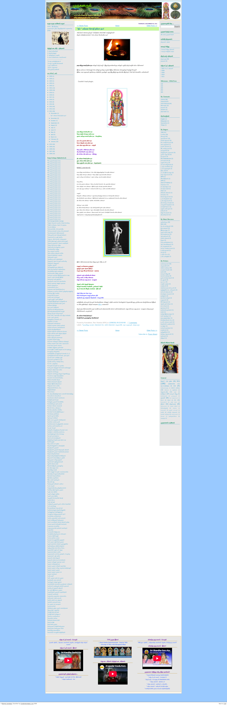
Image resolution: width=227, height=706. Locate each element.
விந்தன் (163, 338)
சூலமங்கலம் (164, 138)
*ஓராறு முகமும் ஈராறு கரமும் (55, 313)
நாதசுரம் (163, 61)
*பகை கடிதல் (50, 486)
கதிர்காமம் (54, 65)
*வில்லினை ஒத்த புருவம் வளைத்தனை (57, 608)
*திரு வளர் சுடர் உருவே (53, 443)
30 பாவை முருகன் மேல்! (167, 34)
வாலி (162, 272)
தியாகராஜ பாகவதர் (166, 202)
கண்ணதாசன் (165, 264)
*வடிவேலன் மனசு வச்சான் (54, 580)
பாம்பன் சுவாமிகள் (166, 328)
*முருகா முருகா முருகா (53, 570)
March (53, 137)
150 (162, 86)
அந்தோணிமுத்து (164, 388)
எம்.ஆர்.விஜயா (165, 186)
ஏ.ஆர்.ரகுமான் (165, 250)
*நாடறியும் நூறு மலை (52, 468)
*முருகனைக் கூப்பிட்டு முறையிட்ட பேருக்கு (58, 554)
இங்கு (100, 304)
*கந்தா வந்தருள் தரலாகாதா (54, 337)
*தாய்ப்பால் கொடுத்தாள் (54, 438)
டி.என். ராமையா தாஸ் (166, 322)
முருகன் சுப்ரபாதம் (173, 410)
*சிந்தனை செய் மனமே (53, 385)
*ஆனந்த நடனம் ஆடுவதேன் (54, 259)
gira (170, 381)
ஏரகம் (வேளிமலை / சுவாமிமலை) (57, 57)
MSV (162, 224)
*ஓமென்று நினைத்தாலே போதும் (56, 311)
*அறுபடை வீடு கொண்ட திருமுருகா (56, 239)
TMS (162, 132)
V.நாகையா (164, 184)
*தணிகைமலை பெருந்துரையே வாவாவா (57, 424)
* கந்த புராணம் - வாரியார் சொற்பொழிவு (157, 686)
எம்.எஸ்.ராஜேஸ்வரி (166, 164)
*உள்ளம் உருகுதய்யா (52, 285)
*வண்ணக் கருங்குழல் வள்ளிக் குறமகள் (58, 586)
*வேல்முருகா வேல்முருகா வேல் (55, 628)
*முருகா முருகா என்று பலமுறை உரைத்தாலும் (59, 568)
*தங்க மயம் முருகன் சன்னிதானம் (56, 420)
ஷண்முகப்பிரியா (173, 416)
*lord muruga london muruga (55, 221)
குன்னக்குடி (164, 222)
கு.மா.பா (163, 282)
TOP (225, 703)
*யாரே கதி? (50, 576)
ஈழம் (175, 392)
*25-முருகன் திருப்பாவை (54, 209)
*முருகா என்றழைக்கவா (53, 564)
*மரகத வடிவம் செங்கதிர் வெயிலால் (56, 524)
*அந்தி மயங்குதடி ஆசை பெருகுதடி (57, 225)
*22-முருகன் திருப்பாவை (54, 203)
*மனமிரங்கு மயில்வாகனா (54, 516)
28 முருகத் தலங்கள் (53, 69)
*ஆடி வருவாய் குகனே (53, 251)
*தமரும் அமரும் (51, 428)
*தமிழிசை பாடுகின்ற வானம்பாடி (56, 432)
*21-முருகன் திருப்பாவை (54, 201)
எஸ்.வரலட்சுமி (164, 160)
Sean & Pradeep (165, 182)
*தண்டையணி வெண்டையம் (54, 426)
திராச (162, 404)
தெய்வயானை (164, 406)
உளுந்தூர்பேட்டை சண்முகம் (168, 290)
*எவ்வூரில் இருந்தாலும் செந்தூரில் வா (57, 301)
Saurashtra (164, 123)
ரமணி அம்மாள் (165, 146)
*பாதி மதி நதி (51, 502)
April (52, 134)
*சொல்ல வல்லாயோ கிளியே (54, 410)
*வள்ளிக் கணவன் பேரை (54, 602)
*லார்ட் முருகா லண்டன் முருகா (55, 578)
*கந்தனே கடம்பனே (52, 321)
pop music (164, 111)
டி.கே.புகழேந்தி (165, 256)
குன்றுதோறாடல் (56, 61)
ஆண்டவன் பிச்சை (166, 304)
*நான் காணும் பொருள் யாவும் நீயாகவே (57, 472)
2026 (50, 76)
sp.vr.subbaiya (165, 386)
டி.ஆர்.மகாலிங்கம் (165, 166)
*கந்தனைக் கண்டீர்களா (54, 323)
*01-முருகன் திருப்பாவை (54, 160)
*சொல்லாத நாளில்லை (53, 414)
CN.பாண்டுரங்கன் (166, 242)
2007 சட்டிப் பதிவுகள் (167, 68)
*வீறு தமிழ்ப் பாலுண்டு (53, 610)
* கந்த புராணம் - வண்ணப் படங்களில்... (157, 684)
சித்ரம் (168, 400)
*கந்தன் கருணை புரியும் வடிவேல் (56, 325)
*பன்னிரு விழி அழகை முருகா (55, 490)
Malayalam (164, 121)
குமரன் (163, 398)
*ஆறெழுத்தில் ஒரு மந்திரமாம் (55, 267)
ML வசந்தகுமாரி (165, 148)
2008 (50, 149)
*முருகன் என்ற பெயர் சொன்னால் (56, 560)
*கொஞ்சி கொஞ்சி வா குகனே (55, 365)
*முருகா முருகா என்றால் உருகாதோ (56, 566)
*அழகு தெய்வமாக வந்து (54, 245)
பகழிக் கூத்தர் (165, 284)
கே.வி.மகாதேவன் (165, 226)
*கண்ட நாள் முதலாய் (53, 317)
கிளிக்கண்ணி (164, 396)
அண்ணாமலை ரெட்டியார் (167, 288)
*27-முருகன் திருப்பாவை (54, 213)
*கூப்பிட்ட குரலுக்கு (52, 363)
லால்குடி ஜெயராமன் (166, 334)
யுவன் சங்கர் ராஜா (165, 232)
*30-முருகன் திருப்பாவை (54, 219)
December (54, 113)
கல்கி (162, 312)
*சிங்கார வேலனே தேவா (53, 379)
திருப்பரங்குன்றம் (53, 51)
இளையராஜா (164, 230)
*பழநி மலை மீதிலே (52, 492)
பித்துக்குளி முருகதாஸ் (167, 152)
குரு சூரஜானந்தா (165, 318)
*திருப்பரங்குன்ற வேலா (53, 453)
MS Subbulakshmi (166, 158)
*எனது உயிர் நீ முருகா (53, 295)
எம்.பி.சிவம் (164, 306)
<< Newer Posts (82, 26)
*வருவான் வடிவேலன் (52, 594)
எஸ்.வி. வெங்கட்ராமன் (167, 248)
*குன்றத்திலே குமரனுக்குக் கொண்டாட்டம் (58, 353)
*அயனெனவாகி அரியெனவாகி (55, 233)
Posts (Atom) (152, 334)
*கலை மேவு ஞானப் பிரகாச (54, 345)
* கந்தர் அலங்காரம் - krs (68, 679)
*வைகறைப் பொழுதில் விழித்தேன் (56, 632)
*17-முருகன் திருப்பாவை (54, 193)
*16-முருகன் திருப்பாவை (54, 191)
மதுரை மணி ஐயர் (165, 208)
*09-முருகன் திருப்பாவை (54, 177)
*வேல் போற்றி (50, 622)
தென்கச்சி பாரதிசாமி (167, 324)
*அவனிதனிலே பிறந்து (53, 249)
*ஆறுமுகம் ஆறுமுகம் (53, 263)
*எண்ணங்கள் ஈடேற (52, 287)
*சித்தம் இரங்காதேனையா (54, 383)
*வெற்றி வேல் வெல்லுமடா (54, 614)
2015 (50, 102)
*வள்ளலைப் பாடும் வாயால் (54, 598)
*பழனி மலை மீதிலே (52, 496)
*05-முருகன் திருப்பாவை (54, 169)
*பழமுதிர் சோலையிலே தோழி (55, 498)
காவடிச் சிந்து (164, 274)
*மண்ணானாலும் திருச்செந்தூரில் (56, 510)
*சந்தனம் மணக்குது (52, 371)
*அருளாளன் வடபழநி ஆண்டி (55, 237)
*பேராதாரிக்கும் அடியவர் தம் (55, 508)
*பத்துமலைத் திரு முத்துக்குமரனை (56, 488)
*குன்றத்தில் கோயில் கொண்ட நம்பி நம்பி (58, 355)
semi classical (109, 325)
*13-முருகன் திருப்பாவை (54, 185)
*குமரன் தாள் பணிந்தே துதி (54, 357)
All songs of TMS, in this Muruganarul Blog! (113, 644)
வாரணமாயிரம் (174, 414)
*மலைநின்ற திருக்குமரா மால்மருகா (56, 534)
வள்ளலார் (163, 336)
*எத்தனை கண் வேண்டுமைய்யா (56, 289)
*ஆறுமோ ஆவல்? (52, 265)
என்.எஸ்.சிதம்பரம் (165, 292)
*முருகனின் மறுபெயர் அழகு (55, 550)
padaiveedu (171, 383)
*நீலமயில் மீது (50, 482)
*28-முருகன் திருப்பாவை (54, 215)
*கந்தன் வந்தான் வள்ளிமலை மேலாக (57, 331)
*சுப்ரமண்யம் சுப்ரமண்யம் (54, 395)
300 (162, 92)
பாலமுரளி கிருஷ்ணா (166, 204)
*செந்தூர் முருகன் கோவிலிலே (55, 402)
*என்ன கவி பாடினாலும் (53, 297)
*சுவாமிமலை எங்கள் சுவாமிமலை (56, 398)
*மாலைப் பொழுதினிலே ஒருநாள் (55, 540)
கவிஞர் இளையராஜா (166, 314)
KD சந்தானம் (164, 302)
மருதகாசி (163, 300)
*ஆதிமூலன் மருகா (52, 257)
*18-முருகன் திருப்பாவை (54, 195)
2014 (50, 104)
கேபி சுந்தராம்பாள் (173, 398)
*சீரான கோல (50, 391)
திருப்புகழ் (136, 325)
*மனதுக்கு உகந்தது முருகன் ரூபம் (56, 514)
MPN (162, 176)
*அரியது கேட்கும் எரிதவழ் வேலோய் (56, 235)
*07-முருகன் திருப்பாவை (54, 173)
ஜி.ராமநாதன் (164, 228)
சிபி (175, 400)
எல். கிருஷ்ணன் (165, 246)
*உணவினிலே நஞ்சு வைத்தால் (55, 271)
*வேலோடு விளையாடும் (53, 620)
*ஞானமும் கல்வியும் (52, 418)
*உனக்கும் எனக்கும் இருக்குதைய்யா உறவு (58, 275)
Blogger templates (7, 703)
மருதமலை (54, 67)
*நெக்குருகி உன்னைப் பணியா (55, 484)
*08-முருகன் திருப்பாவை (54, 175)
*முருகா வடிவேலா (52, 574)
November (54, 118)
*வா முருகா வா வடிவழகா (54, 604)
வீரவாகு (162, 416)
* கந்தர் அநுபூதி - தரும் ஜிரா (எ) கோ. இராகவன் (68, 677)
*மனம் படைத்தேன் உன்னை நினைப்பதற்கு (58, 522)
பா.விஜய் (163, 326)
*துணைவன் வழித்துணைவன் (55, 461)
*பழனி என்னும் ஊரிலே (53, 494)
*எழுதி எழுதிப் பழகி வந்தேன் (55, 299)
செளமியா (163, 194)
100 (162, 84)
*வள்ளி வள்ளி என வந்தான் (54, 600)
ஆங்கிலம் (174, 390)
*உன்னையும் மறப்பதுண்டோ (54, 279)
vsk (174, 386)
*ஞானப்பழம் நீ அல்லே (53, 416)
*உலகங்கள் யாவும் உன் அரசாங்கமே (56, 281)
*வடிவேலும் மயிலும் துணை (54, 582)
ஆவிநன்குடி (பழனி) (54, 55)
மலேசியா (175, 408)
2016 (50, 99)
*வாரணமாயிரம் (51, 606)
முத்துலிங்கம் (164, 332)
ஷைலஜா (163, 418)
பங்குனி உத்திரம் (174, 406)
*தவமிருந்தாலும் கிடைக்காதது (55, 434)
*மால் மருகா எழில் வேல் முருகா (55, 542)
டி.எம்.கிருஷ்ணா (165, 198)
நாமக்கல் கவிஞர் (165, 298)
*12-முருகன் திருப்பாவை (54, 183)
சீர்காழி (163, 136)
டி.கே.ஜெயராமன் (165, 200)
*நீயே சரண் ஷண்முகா (53, 480)
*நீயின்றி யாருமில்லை (53, 478)
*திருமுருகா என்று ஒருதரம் (54, 459)
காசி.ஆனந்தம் (165, 316)
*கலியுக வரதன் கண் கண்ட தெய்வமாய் (58, 343)
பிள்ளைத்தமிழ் (164, 408)
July (52, 127)
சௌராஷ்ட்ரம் (164, 402)
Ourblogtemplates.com (27, 703)
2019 (50, 92)
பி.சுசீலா (163, 134)
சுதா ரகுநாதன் (127, 325)
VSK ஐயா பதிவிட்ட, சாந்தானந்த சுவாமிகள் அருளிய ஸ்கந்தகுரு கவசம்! (157, 642)
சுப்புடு (162, 252)
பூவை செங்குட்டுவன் (166, 278)
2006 (50, 153)
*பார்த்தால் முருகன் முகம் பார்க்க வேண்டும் (59, 504)
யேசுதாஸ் (163, 156)
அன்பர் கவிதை (165, 268)
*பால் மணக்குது (51, 506)
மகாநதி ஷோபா (165, 206)
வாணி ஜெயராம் (165, 140)
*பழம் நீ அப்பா (51, 500)
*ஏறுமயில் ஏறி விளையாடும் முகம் (56, 303)
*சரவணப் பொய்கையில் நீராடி (55, 377)
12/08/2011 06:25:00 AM (117, 323)
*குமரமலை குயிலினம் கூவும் (54, 359)
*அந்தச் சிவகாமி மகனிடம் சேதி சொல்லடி (58, 223)
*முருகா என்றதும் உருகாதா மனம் (56, 562)
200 (162, 88)
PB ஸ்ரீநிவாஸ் (164, 178)
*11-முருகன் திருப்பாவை (54, 181)
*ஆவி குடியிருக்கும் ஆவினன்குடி (56, 269)
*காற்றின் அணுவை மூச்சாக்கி (55, 347)
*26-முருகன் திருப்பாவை (54, 211)
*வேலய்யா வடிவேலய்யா (53, 616)
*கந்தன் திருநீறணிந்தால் (54, 329)
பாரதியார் (163, 286)
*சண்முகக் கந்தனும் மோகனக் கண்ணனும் (59, 367)
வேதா (162, 240)
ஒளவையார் (164, 308)
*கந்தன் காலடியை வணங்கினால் (56, 327)
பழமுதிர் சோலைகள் (57, 63)
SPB (162, 180)
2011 (50, 111)
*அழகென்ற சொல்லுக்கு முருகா (56, 247)
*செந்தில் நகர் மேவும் (53, 400)
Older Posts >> (152, 26)
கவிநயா (163, 394)
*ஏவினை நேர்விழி (52, 305)
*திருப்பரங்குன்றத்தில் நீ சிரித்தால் (56, 455)
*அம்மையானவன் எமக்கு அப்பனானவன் (58, 231)
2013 (50, 106)
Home (117, 26)
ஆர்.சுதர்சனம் (164, 236)
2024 (50, 81)
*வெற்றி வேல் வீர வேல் (53, 612)
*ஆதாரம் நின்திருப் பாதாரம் (54, 255)
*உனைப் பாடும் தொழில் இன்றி (55, 277)
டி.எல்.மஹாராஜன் (165, 168)
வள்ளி (162, 412)
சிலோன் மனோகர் (165, 192)
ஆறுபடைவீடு (164, 392)
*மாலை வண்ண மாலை (53, 538)
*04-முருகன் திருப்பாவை (54, 166)
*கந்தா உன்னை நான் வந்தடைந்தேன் (56, 333)
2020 (50, 90)
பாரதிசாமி (163, 330)
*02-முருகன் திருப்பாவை (54, 162)
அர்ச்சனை (166, 390)
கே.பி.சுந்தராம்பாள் (166, 142)
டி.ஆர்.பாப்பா (164, 254)
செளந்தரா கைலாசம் (166, 294)
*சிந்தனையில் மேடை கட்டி (54, 387)
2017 (50, 97)
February (54, 139)
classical (98, 325)
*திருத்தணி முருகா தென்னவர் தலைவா (58, 451)
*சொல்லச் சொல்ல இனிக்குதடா (55, 412)
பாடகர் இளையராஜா (166, 172)
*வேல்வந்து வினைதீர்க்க (53, 630)
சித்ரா (162, 190)
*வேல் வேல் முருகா (52, 624)
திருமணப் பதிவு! (165, 42)
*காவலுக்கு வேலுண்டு (53, 351)
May (52, 132)
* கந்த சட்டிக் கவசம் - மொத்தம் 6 (157, 677)
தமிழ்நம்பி (163, 296)
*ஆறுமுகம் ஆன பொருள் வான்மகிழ (57, 261)
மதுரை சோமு (164, 162)
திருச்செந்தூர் (52, 53)
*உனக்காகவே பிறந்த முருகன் (55, 273)
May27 (163, 381)
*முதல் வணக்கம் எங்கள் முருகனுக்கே (57, 544)
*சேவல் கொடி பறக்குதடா (54, 408)
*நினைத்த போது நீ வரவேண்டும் (55, 474)
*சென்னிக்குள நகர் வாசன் (54, 404)
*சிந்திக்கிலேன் (51, 389)
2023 (50, 83)
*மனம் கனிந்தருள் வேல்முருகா (55, 520)
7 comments (133, 323)
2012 (50, 109)
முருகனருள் (82, 5)
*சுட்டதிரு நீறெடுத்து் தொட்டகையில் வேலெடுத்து (60, 393)
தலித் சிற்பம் (174, 402)
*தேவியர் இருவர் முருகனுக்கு (55, 465)
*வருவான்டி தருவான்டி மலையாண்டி (56, 596)
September (54, 123)
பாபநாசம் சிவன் (165, 270)
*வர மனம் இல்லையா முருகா (54, 590)
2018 (50, 95)
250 (162, 90)
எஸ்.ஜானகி (164, 150)
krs (103, 325)
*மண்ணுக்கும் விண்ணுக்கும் (55, 512)
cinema (163, 99)
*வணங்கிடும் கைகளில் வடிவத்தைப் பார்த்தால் (59, 584)
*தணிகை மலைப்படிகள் (53, 422)
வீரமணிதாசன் (165, 214)
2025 (50, 78)
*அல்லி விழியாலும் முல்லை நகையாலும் (57, 241)
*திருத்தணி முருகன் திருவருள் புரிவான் (58, 449)
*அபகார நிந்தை (51, 227)
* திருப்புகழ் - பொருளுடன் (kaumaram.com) (157, 679)
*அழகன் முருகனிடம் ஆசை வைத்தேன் (57, 243)
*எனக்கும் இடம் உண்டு (53, 293)
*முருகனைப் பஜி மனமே (53, 556)
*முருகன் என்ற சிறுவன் (53, 558)
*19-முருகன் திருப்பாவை (54, 197)
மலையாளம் (163, 410)
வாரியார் (163, 210)
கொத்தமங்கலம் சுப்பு (166, 320)
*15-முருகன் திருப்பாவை (54, 189)
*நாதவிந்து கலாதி (52, 470)
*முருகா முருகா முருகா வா (54, 572)
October (53, 120)
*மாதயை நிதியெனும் (53, 536)
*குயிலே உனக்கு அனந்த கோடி (55, 361)
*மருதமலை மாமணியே (53, 526)
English (163, 119)
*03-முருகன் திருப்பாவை (54, 164)
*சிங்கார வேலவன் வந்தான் (54, 381)
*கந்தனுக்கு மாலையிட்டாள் (54, 319)
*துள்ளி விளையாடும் (52, 463)
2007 (50, 151)
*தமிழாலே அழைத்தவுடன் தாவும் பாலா (57, 430)
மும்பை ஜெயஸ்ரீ (165, 154)
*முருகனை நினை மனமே (54, 552)
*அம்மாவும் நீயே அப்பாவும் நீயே (55, 229)
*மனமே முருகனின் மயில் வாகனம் (56, 518)
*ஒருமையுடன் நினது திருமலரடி (55, 309)
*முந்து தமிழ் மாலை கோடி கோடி (55, 548)
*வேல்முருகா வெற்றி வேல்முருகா (56, 626)
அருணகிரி (118, 325)
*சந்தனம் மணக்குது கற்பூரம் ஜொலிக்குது (58, 373)
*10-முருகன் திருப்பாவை (54, 179)
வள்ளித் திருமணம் (172, 412)
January (53, 141)
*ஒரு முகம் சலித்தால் (53, 307)
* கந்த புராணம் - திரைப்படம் (157, 681)
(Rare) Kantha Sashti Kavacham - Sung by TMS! (113, 642)
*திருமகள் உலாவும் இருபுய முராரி (56, 457)
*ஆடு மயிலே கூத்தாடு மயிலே (55, 253)
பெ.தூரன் (163, 280)
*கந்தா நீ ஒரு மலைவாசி (53, 335)
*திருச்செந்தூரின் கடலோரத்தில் (56, 445)
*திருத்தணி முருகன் (53, 447)
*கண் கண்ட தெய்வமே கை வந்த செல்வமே (58, 315)
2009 (50, 146)
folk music (164, 105)
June (52, 130)
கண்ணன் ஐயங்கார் (166, 310)
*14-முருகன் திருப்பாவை (54, 187)
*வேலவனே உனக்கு (52, 618)
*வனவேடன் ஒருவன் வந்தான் (55, 588)
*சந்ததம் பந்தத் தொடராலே (54, 369)
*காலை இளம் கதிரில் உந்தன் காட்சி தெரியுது (59, 349)
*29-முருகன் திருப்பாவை (54, 217)
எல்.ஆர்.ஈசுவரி (165, 188)
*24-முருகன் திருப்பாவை (54, 207)
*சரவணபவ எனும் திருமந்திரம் (55, 375)
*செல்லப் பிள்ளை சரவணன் (54, 406)
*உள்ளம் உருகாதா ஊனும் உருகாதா (56, 283)
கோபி (162, 400)
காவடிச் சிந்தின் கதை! (168, 51)
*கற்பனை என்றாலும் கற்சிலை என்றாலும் (58, 341)
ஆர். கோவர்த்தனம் (166, 244)
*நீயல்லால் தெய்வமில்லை (53, 476)
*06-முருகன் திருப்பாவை (54, 171)
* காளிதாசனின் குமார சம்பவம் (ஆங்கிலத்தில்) (157, 688)
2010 (50, 144)
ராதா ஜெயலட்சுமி (165, 174)
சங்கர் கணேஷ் (165, 238)
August (53, 125)
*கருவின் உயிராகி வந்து (53, 339)
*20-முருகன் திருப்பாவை (54, 199)
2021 (50, 88)
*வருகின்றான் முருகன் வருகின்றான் (57, 592)
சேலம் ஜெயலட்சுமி (166, 196)
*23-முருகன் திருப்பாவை (54, 205)
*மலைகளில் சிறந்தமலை (53, 532)
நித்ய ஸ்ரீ (163, 170)
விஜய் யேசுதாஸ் (165, 212)
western (163, 109)
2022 (50, 85)
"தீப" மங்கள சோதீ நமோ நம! (58, 115)
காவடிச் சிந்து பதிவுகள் (168, 49)
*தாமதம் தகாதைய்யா (53, 436)
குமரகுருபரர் (174, 396)
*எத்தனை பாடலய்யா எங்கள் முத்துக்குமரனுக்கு (60, 291)
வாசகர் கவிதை (165, 276)
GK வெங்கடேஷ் (165, 234)
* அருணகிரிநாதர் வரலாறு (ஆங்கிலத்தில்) (157, 675)
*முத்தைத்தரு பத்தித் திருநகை (55, 546)
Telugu (163, 125)
